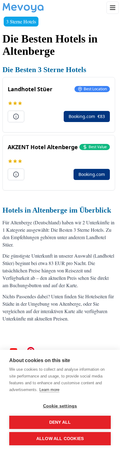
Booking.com (87, 116)
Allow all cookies (60, 438)
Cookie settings (60, 406)
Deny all (60, 422)
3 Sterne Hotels (21, 21)
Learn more (49, 389)
